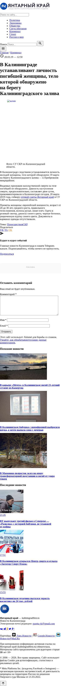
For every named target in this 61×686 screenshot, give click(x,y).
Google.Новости (46, 635)
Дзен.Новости (23, 635)
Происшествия (15, 224)
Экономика (15, 23)
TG (6, 230)
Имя (3, 320)
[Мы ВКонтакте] (1, 629)
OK (10, 230)
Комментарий (8, 294)
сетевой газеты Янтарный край (37, 197)
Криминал (14, 31)
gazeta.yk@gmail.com (44, 623)
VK (2, 230)
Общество (14, 25)
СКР (25, 224)
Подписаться (7, 254)
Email (4, 325)
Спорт (12, 34)
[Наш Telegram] (4, 629)
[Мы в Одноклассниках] (7, 629)
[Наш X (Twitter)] (10, 629)
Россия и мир (16, 37)
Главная (4, 52)
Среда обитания (17, 28)
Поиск (3, 44)
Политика (14, 20)
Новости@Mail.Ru (10, 638)
